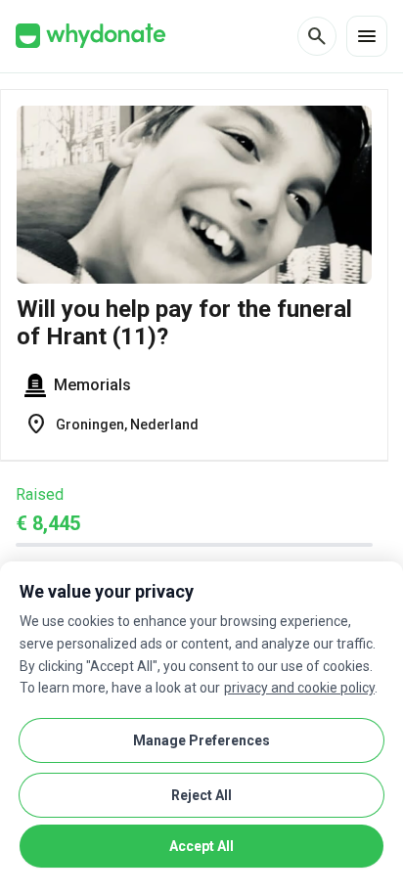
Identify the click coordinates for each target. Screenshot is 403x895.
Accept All (201, 846)
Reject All (201, 795)
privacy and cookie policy (299, 687)
